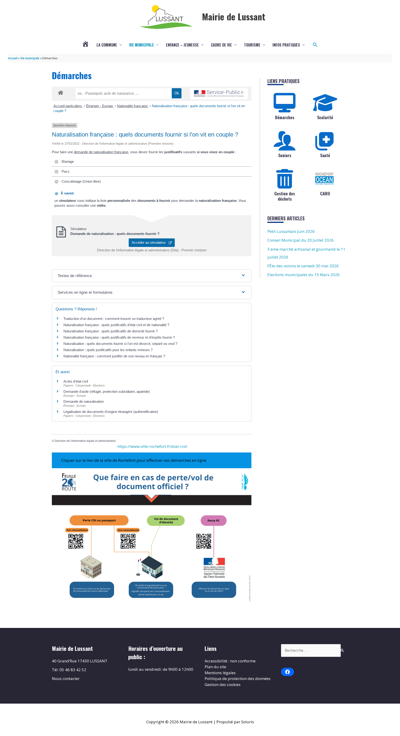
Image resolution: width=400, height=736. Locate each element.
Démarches (284, 117)
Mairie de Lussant (233, 16)
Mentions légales (220, 672)
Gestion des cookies (223, 684)
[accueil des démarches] (60, 92)
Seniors (284, 155)
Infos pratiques (286, 45)
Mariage (67, 161)
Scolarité (325, 117)
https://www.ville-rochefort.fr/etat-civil (152, 446)
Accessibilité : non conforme (230, 661)
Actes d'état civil (75, 381)
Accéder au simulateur (150, 242)
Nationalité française (133, 106)
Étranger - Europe (100, 106)
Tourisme (252, 45)
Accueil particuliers (68, 106)
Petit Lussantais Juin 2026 (291, 231)
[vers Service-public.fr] (219, 94)
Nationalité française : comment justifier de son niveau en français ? (114, 356)
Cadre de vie (221, 45)
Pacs (64, 171)
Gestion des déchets (284, 196)
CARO (325, 193)
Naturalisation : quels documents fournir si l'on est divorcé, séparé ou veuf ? (120, 344)
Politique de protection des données (238, 678)
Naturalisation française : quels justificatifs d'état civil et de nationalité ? (116, 325)
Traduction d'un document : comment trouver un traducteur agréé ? (113, 319)
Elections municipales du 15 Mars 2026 (303, 274)
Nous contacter (66, 678)
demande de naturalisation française (101, 152)
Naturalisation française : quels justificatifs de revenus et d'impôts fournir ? (119, 337)
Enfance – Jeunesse (182, 45)
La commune (107, 45)
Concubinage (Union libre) (80, 181)
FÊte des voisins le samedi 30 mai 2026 (303, 265)
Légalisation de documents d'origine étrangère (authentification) (110, 412)
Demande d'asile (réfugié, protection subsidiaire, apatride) (106, 391)
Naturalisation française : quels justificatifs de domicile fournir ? (110, 331)
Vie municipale (141, 45)
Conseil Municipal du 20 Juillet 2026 (300, 240)
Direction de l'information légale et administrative (85, 441)
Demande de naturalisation (83, 401)
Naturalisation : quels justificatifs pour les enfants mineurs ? (108, 350)
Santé (325, 155)
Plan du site (215, 666)
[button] (315, 45)
